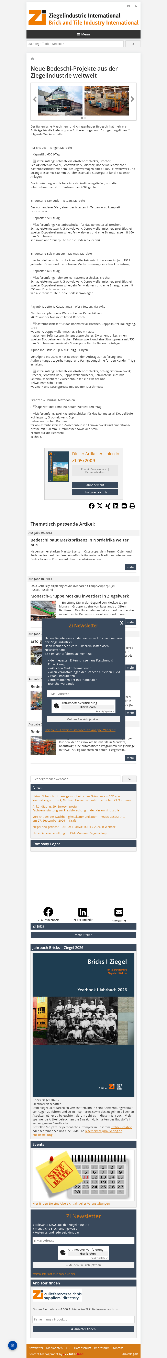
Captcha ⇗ (105, 711)
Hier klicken (88, 707)
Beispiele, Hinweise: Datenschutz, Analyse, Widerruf (80, 730)
